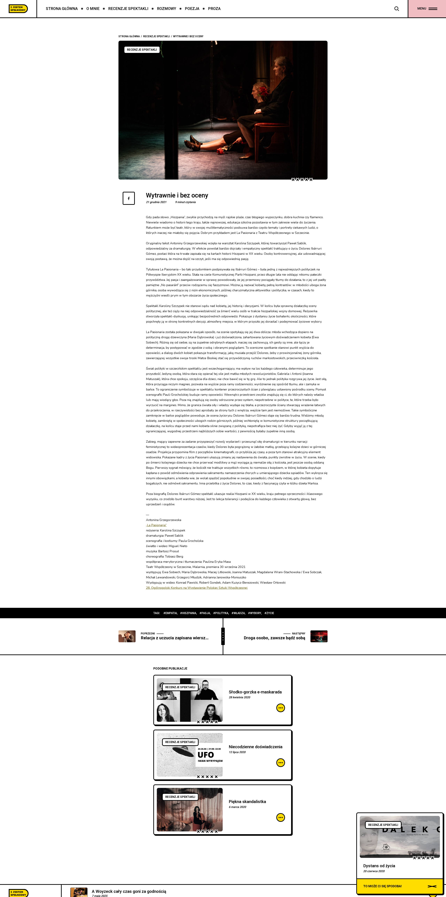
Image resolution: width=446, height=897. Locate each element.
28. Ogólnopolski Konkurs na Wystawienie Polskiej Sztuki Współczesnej (197, 588)
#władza (238, 613)
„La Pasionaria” (156, 525)
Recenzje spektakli (156, 36)
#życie (269, 613)
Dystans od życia (379, 866)
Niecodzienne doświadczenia (255, 747)
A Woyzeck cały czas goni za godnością (129, 891)
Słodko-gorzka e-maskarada (255, 692)
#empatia (170, 613)
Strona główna (129, 36)
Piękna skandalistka (247, 802)
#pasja (204, 613)
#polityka (220, 613)
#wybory (254, 613)
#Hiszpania (188, 613)
